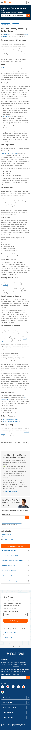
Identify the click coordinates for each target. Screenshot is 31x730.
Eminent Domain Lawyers (9, 576)
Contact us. (16, 666)
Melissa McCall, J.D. (8, 34)
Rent (2, 68)
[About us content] (28, 697)
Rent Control (6, 116)
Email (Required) (6, 514)
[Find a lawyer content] (28, 702)
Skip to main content (15, 2)
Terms (2, 726)
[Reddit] (23, 686)
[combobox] (15, 614)
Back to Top (16, 646)
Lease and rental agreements (9, 153)
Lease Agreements (10, 635)
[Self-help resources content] (28, 707)
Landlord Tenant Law (6, 24)
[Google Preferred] (2, 692)
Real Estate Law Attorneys (9, 571)
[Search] (28, 2)
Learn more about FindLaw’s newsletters (11, 523)
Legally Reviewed (8, 40)
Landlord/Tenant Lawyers (9, 550)
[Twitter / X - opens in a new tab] (13, 686)
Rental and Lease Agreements (11, 421)
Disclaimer (15, 726)
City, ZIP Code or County (10, 611)
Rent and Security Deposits (10, 419)
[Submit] (27, 517)
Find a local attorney (11, 491)
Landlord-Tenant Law (8, 537)
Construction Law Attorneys (9, 565)
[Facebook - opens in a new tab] (2, 686)
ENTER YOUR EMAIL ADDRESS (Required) (11, 674)
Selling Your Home (10, 632)
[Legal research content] (28, 712)
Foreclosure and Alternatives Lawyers (12, 560)
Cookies (22, 726)
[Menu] (2, 2)
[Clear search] (26, 614)
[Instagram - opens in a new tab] (18, 686)
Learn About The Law (5, 23)
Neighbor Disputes (7, 539)
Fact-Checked (22, 40)
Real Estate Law (15, 23)
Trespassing (8, 637)
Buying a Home (6, 534)
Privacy (8, 726)
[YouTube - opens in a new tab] (7, 686)
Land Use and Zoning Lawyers (10, 555)
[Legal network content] (28, 717)
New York (5, 285)
